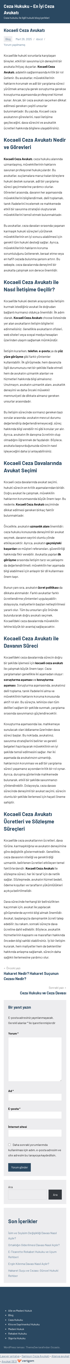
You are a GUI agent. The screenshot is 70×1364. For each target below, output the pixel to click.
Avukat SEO (9, 1361)
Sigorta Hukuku (17, 1338)
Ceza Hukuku (15, 1319)
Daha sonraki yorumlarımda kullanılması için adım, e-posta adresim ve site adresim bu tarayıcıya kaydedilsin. (34, 1150)
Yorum (13, 1033)
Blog (8, 39)
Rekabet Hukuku (17, 1333)
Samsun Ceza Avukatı (35, 1356)
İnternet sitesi (17, 1126)
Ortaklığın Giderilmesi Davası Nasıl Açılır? (34, 1245)
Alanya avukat (60, 1356)
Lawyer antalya (9, 1356)
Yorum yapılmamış (14, 44)
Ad (11, 1091)
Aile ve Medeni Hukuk (20, 1310)
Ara (10, 1187)
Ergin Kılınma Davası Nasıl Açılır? (28, 1263)
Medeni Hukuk (16, 1329)
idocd (39, 39)
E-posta (14, 1108)
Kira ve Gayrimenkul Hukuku (24, 1324)
